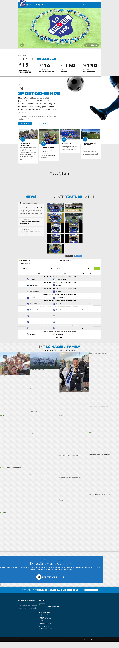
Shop (90, 4)
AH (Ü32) (83, 4)
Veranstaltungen (27, 219)
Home (54, 4)
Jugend (76, 4)
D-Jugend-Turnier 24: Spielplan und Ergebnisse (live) (45, 614)
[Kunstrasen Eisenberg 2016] (90, 134)
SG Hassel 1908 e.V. (35, 5)
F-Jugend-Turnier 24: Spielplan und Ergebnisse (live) (45, 623)
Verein (61, 4)
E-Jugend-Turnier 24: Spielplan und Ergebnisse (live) (45, 619)
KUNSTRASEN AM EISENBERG (89, 144)
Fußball (21, 205)
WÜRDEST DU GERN (48, 590)
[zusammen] (49, 136)
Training (30, 205)
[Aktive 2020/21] (28, 134)
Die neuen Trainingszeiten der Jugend (31, 207)
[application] (59, 24)
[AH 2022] (70, 134)
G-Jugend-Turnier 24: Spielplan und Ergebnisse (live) (45, 628)
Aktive (68, 4)
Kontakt (97, 4)
